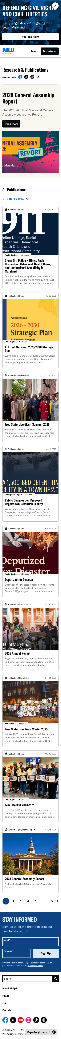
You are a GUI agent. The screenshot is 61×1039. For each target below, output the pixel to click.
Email (7, 940)
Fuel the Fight (30, 36)
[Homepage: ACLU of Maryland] (12, 51)
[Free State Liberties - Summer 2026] (30, 407)
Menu (34, 51)
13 (51, 901)
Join (4, 1003)
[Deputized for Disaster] (30, 561)
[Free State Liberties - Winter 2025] (30, 711)
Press (5, 995)
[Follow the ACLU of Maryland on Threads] (44, 1020)
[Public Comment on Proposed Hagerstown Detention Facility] (30, 483)
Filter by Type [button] (15, 198)
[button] (32, 77)
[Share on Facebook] (20, 78)
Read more (11, 123)
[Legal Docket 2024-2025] (30, 787)
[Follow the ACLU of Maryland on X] (13, 1020)
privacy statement (35, 965)
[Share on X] (26, 78)
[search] (55, 978)
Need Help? (9, 988)
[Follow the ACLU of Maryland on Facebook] (5, 1020)
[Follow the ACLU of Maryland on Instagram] (28, 1020)
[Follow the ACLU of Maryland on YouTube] (21, 1020)
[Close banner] (55, 5)
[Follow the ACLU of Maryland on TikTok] (36, 1020)
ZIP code (8, 951)
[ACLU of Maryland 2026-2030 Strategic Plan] (30, 330)
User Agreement (9, 1034)
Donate (6, 1010)
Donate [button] (48, 51)
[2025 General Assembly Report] (30, 859)
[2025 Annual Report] (30, 636)
